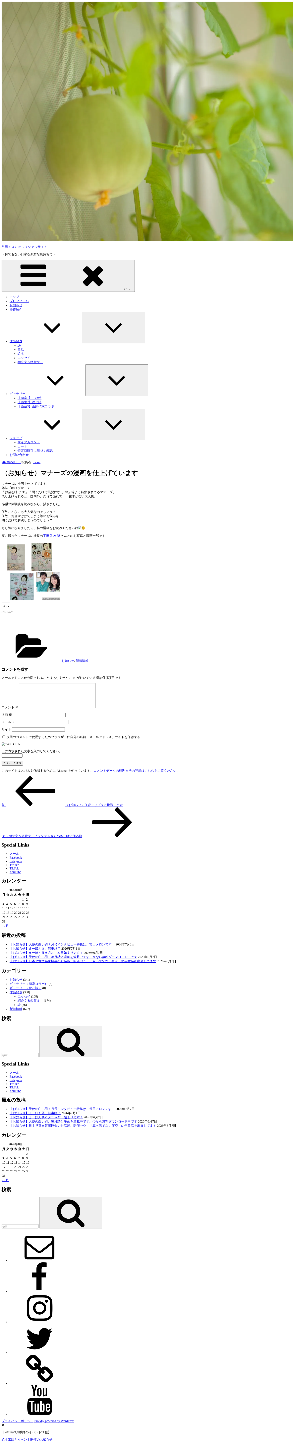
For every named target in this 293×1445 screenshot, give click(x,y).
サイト (6, 729)
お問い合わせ (19, 454)
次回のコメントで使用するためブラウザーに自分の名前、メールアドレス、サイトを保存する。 (75, 737)
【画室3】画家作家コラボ (36, 406)
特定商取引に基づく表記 (35, 450)
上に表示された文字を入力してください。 (32, 751)
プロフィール (19, 301)
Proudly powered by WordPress (54, 1421)
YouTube (15, 872)
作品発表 (16, 341)
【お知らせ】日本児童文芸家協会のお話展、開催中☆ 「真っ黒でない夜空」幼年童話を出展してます (83, 961)
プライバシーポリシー (17, 1421)
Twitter (14, 864)
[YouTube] (39, 1414)
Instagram (16, 861)
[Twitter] (39, 1352)
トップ (14, 297)
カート (22, 446)
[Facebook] (39, 1291)
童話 (21, 349)
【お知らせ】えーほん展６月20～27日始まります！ (46, 952)
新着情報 (82, 660)
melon (36, 462)
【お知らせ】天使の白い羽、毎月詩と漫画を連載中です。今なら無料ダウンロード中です (73, 957)
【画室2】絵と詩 (29, 402)
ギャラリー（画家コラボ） (29, 984)
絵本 (21, 353)
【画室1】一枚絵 (29, 398)
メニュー (128, 289)
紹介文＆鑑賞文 (30, 362)
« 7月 (5, 926)
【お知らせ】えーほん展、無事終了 (35, 948)
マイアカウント (29, 442)
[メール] (39, 1260)
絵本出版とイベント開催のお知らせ (27, 1439)
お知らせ (16, 305)
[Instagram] (39, 1322)
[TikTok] (39, 1383)
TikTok (14, 868)
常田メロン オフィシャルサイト (24, 246)
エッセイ (24, 358)
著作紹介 (16, 309)
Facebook (16, 857)
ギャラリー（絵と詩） (25, 988)
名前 (7, 714)
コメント (10, 707)
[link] (51, 535)
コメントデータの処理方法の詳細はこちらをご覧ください (134, 770)
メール (8, 722)
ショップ (16, 438)
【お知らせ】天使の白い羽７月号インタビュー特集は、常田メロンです (62, 944)
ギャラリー (18, 393)
